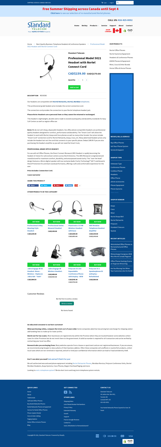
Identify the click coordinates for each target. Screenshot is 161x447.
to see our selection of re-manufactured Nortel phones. (81, 13)
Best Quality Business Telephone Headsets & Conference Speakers (61, 44)
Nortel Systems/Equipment (120, 54)
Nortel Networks (117, 220)
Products (94, 25)
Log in (112, 3)
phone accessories (117, 182)
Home (76, 25)
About (121, 25)
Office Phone (115, 178)
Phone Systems (116, 189)
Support (113, 25)
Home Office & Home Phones (120, 68)
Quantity (71, 80)
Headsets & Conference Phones (121, 57)
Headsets (114, 174)
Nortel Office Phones (117, 50)
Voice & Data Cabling (33, 416)
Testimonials (31, 398)
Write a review (67, 303)
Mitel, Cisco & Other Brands (120, 64)
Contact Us (67, 423)
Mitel (113, 213)
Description (32, 95)
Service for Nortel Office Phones (37, 410)
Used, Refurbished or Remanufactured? (76, 426)
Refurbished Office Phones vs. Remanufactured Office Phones (122, 246)
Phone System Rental (34, 413)
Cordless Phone (116, 171)
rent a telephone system (45, 370)
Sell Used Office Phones (34, 401)
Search (66, 414)
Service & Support (117, 150)
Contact (129, 25)
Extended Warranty (70, 410)
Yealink (113, 231)
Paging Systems (32, 419)
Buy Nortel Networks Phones (36, 404)
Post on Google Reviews (71, 420)
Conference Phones (118, 167)
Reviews (43, 95)
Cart (105, 3)
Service (104, 25)
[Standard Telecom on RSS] (70, 393)
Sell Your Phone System (119, 146)
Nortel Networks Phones (82, 363)
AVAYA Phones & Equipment (120, 61)
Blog (28, 425)
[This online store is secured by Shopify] (128, 32)
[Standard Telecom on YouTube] (65, 393)
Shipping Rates (68, 401)
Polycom (114, 224)
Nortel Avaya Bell (117, 216)
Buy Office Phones (117, 143)
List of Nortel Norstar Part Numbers (74, 404)
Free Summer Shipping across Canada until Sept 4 (80, 9)
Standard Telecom (117, 227)
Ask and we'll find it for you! (59, 359)
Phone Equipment (117, 185)
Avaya (113, 206)
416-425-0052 (125, 20)
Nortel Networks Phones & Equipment (39, 407)
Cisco (113, 209)
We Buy (84, 25)
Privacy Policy (68, 407)
